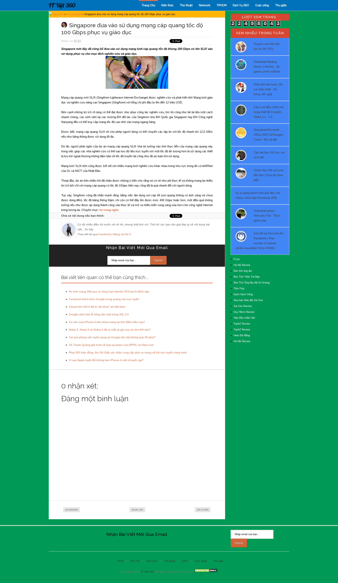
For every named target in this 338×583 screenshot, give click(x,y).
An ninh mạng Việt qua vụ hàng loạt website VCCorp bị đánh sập (109, 291)
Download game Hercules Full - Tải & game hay (267, 215)
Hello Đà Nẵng (242, 335)
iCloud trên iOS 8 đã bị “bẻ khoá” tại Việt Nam (97, 306)
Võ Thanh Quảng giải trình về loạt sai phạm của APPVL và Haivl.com (111, 344)
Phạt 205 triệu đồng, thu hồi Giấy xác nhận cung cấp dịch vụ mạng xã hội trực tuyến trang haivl (128, 352)
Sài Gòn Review (243, 306)
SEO (185, 561)
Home (120, 561)
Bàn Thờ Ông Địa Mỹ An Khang (252, 282)
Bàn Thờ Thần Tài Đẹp (247, 276)
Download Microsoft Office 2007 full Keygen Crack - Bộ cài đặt (268, 134)
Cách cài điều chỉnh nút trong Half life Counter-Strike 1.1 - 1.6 (268, 111)
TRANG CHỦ (137, 510)
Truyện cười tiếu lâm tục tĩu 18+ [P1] (267, 46)
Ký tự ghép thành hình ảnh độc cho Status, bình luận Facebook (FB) (258, 195)
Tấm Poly (239, 288)
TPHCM (222, 5)
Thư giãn (281, 5)
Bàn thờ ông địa (243, 270)
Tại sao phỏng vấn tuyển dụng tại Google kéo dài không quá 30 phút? (112, 337)
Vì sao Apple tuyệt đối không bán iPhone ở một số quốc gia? (106, 360)
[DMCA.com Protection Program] (206, 571)
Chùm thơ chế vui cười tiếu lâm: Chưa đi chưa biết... (268, 175)
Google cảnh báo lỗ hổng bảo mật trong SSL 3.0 (99, 314)
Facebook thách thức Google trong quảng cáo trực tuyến (104, 299)
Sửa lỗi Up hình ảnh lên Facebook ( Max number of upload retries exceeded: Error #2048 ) (259, 241)
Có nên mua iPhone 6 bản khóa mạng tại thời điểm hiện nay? (107, 322)
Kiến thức (167, 5)
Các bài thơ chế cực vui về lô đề (269, 155)
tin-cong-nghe (74, 14)
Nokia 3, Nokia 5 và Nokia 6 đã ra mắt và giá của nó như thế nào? (110, 329)
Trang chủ (57, 14)
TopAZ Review (242, 323)
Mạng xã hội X (122, 234)
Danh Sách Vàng (243, 294)
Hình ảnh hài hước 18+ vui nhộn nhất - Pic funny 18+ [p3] (268, 89)
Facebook (104, 234)
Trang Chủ (148, 5)
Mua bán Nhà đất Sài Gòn (248, 300)
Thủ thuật (186, 5)
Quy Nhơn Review (244, 311)
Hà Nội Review (242, 265)
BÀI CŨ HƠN (202, 510)
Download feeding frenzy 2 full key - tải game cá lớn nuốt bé (267, 66)
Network (204, 5)
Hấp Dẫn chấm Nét (244, 317)
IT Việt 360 (62, 5)
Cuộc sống (262, 5)
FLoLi (237, 259)
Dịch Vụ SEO (241, 5)
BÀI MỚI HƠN (71, 510)
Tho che (135, 561)
